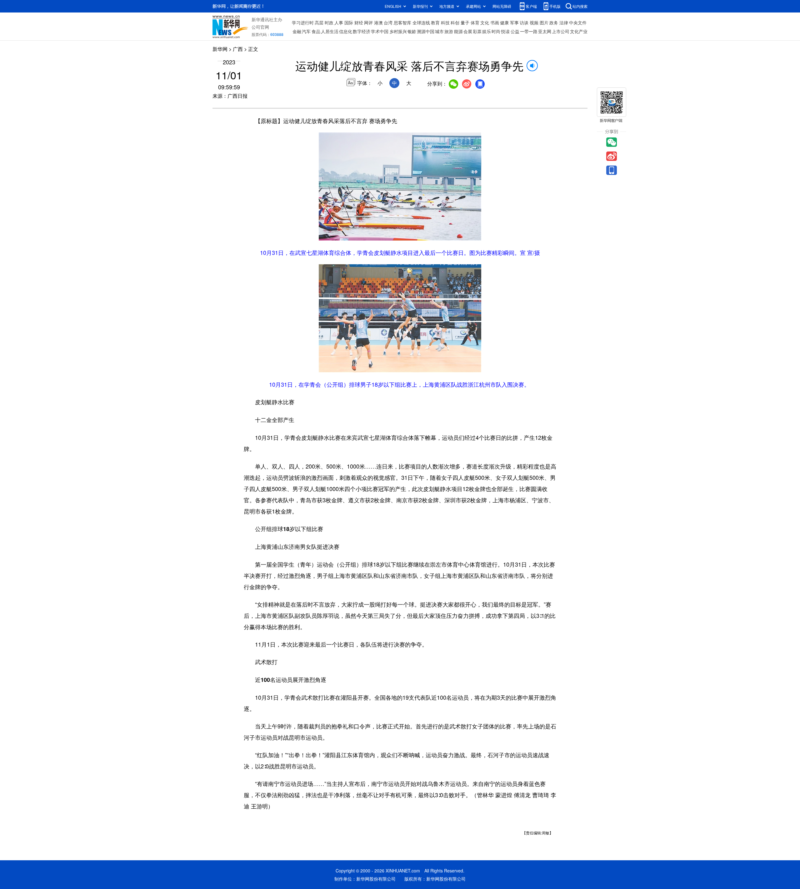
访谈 (524, 22)
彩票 (477, 31)
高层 (319, 22)
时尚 (496, 31)
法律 (563, 22)
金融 (296, 31)
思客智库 (402, 22)
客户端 (531, 6)
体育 (475, 22)
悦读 (505, 31)
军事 (514, 22)
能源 (458, 31)
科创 (455, 22)
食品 (316, 31)
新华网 (220, 48)
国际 (348, 22)
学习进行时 (303, 22)
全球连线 (421, 22)
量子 (465, 22)
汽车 (306, 31)
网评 (368, 22)
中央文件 (578, 22)
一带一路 (529, 31)
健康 (504, 22)
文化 (484, 22)
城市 (439, 31)
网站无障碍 (501, 6)
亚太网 (544, 31)
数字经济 (361, 31)
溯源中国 (425, 31)
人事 (338, 22)
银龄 (412, 31)
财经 (358, 22)
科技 (445, 22)
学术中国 (379, 31)
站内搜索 (580, 6)
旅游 (448, 31)
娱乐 (486, 31)
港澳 (378, 22)
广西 (238, 48)
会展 (467, 31)
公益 (515, 31)
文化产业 (579, 31)
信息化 (345, 31)
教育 (435, 22)
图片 (544, 22)
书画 (494, 22)
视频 (534, 22)
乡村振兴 (398, 31)
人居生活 (329, 31)
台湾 (388, 22)
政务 (553, 22)
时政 (329, 22)
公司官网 (260, 27)
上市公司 (560, 31)
